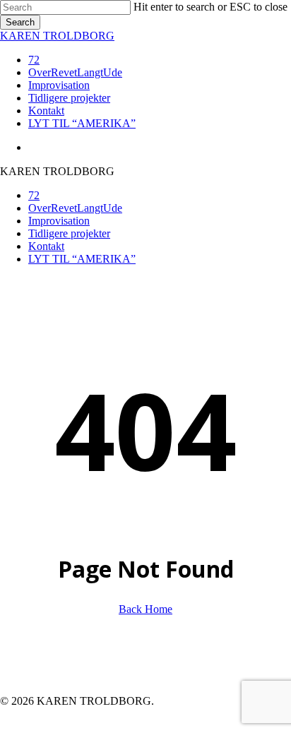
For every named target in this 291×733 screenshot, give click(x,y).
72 (34, 195)
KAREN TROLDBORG (57, 36)
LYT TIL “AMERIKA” (82, 259)
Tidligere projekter (69, 233)
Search (20, 22)
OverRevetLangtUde (75, 208)
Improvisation (59, 221)
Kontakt (46, 246)
